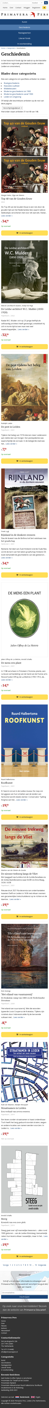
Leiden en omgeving (12, 97)
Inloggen (27, 7)
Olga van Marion (18, 195)
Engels (38, 1397)
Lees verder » (7, 215)
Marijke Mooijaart (21, 1105)
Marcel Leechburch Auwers (11, 306)
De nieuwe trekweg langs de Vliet (19, 873)
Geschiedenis (24, 27)
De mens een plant (11, 662)
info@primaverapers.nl (9, 1352)
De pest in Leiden (10, 426)
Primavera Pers (20, 1401)
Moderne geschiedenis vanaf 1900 (18, 94)
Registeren (36, 7)
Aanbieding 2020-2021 (9, 1390)
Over (11, 7)
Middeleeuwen (10, 88)
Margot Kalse (6, 195)
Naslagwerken (24, 33)
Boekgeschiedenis (11, 83)
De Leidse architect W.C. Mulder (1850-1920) (22, 310)
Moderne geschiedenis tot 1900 (17, 91)
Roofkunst (7, 782)
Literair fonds (24, 38)
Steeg (4, 1218)
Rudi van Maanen (7, 1105)
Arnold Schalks (26, 659)
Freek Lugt (5, 531)
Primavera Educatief (35, 1309)
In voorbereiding (24, 44)
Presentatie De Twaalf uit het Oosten (15, 1380)
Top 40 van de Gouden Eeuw (16, 198)
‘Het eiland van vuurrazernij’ (17, 994)
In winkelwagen (26, 233)
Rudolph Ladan (6, 423)
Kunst (24, 22)
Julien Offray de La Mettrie (10, 659)
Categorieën (11, 48)
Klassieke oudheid (11, 86)
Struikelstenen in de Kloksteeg (12, 1388)
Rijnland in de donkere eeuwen (18, 534)
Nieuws (4, 1326)
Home (5, 7)
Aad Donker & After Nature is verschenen (16, 1378)
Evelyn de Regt (27, 306)
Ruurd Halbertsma (7, 779)
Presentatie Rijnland (8, 1383)
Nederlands (24, 1397)
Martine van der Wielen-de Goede (13, 870)
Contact (18, 7)
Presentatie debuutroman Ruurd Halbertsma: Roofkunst (21, 1385)
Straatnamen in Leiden (13, 1108)
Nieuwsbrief (5, 1330)
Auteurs (4, 1328)
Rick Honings (6, 991)
